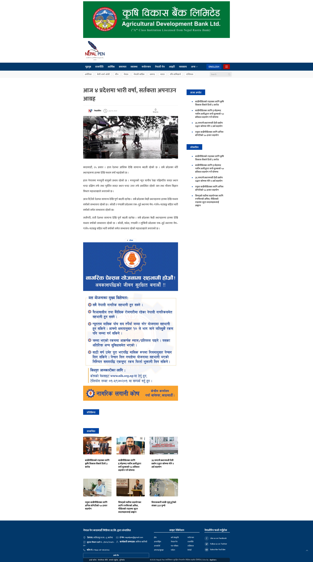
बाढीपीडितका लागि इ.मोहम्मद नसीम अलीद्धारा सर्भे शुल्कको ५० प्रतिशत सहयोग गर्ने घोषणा (129, 465)
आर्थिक (111, 66)
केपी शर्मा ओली (103, 74)
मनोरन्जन (146, 66)
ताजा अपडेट (195, 92)
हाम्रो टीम (116, 555)
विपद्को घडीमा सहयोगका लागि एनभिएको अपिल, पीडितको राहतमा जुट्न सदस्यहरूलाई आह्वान (129, 507)
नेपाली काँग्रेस (139, 74)
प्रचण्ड (152, 74)
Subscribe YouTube (217, 549)
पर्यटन (173, 550)
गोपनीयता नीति (103, 560)
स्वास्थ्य (134, 66)
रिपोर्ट (189, 550)
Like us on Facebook (218, 538)
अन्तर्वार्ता (157, 546)
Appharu (213, 560)
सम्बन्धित (91, 431)
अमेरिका (88, 74)
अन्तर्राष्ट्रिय (157, 541)
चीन (116, 74)
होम (155, 537)
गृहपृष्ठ (88, 66)
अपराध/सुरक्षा (159, 550)
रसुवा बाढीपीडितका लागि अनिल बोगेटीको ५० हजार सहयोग (96, 505)
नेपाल (126, 74)
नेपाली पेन (160, 66)
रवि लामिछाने (175, 74)
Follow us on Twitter (218, 544)
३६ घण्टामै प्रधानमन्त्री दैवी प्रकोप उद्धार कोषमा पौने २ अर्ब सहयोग (162, 463)
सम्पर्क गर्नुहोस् (113, 560)
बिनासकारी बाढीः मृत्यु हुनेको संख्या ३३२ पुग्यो (163, 504)
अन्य (193, 66)
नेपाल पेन (174, 541)
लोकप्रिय (194, 147)
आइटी (172, 66)
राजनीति (99, 66)
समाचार (122, 66)
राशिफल (189, 74)
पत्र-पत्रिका (174, 546)
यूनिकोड (122, 560)
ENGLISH (214, 66)
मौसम (131, 240)
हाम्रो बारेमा (93, 560)
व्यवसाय (183, 66)
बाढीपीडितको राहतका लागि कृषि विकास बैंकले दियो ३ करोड (97, 463)
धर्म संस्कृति (175, 537)
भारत (162, 74)
